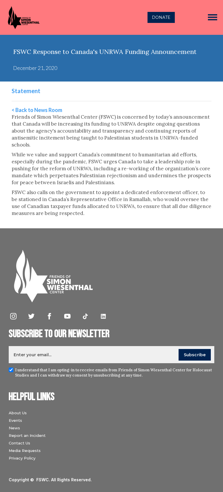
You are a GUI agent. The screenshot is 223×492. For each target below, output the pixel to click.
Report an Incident (27, 435)
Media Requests (25, 450)
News (14, 428)
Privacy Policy (22, 458)
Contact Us (19, 443)
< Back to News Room (37, 110)
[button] (212, 17)
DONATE (161, 17)
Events (15, 420)
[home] (60, 17)
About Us (18, 412)
